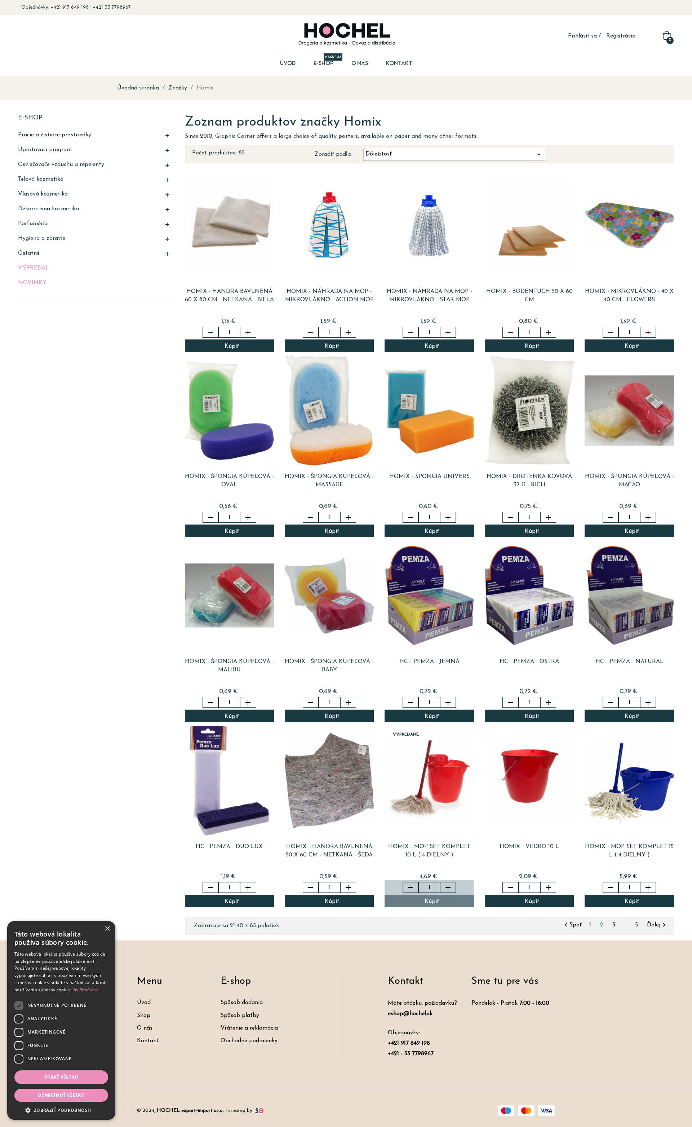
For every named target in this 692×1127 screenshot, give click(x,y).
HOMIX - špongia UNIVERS (429, 476)
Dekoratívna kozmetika (48, 209)
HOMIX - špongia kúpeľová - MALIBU (229, 666)
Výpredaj (33, 268)
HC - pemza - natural (629, 662)
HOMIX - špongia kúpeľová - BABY (329, 666)
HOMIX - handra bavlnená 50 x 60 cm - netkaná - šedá (329, 851)
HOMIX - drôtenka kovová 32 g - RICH (529, 481)
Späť (573, 925)
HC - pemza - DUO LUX (229, 847)
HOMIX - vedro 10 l (529, 847)
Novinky (32, 283)
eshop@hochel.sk (410, 1014)
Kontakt (148, 1041)
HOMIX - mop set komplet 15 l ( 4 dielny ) (629, 851)
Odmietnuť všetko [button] (61, 1095)
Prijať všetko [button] (61, 1077)
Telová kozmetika (40, 179)
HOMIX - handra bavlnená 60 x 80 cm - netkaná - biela (229, 296)
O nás (144, 1028)
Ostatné (29, 253)
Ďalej (657, 925)
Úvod (144, 1002)
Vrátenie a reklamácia (249, 1028)
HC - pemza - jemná (429, 662)
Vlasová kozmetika (43, 194)
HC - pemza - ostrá (529, 662)
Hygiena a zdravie (41, 238)
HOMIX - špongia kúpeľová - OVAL (229, 481)
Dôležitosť (454, 154)
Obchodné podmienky (249, 1041)
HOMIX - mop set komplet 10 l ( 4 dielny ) (429, 851)
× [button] (107, 928)
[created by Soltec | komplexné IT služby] (259, 1110)
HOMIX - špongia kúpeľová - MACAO (629, 481)
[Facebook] (657, 7)
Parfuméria (33, 224)
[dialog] (61, 1020)
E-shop (30, 118)
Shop (143, 1015)
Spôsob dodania (242, 1002)
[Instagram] (668, 7)
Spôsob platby (240, 1015)
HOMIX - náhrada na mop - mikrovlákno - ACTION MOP (329, 296)
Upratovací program (45, 150)
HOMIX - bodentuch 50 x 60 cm (529, 296)
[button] (61, 1109)
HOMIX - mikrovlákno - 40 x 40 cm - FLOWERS (629, 296)
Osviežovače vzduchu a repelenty (61, 164)
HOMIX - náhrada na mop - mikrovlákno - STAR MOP (429, 296)
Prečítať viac (85, 990)
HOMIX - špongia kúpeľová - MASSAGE (329, 481)
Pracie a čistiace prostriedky (54, 135)
